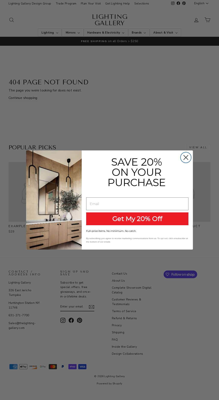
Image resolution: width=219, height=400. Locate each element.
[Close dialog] (186, 157)
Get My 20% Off (137, 219)
